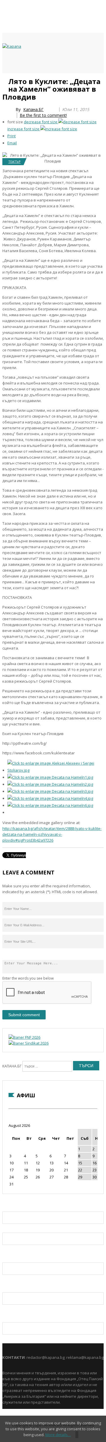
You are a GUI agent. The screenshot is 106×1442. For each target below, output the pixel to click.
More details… (58, 1434)
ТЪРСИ (86, 1065)
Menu (5, 79)
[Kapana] (11, 46)
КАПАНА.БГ (11, 1066)
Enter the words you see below (28, 978)
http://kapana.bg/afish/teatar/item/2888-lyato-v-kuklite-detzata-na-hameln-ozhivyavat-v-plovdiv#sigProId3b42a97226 (52, 834)
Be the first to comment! (43, 115)
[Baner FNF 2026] (24, 1037)
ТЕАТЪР (14, 161)
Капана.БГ (33, 109)
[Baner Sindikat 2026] (29, 1043)
